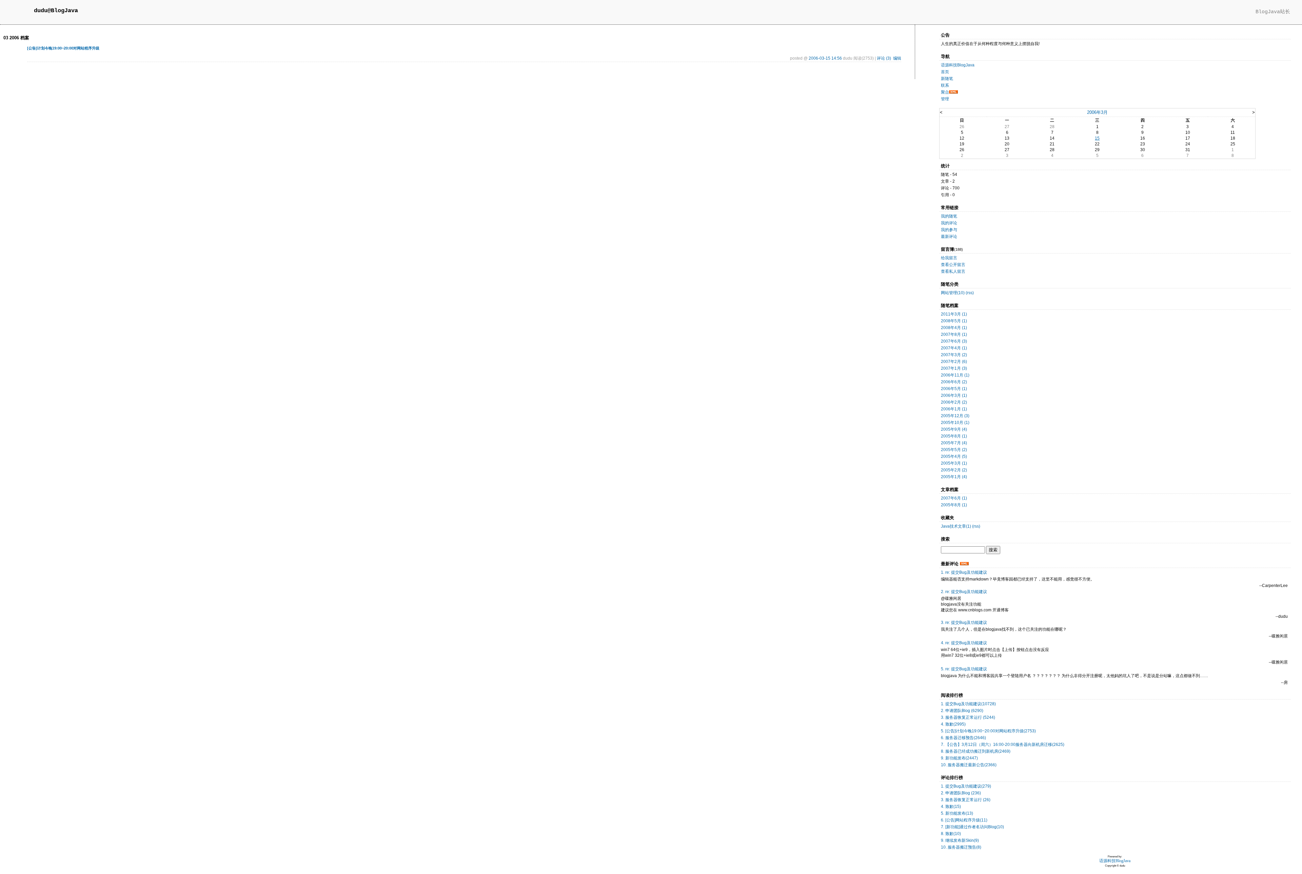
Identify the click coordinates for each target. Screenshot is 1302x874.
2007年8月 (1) (954, 334)
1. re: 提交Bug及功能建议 (964, 572)
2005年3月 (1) (954, 463)
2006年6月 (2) (954, 382)
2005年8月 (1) (954, 436)
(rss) (970, 292)
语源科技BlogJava (957, 65)
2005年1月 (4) (954, 476)
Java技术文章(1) (956, 526)
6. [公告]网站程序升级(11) (964, 820)
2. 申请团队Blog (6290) (962, 710)
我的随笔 (949, 216)
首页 (945, 71)
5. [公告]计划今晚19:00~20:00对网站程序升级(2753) (988, 731)
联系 (945, 85)
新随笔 (947, 78)
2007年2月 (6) (954, 361)
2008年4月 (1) (954, 327)
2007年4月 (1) (954, 348)
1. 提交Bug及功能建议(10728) (968, 704)
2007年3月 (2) (954, 354)
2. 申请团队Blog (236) (961, 793)
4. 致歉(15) (951, 806)
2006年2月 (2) (954, 402)
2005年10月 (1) (955, 422)
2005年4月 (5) (954, 456)
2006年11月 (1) (955, 375)
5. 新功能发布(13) (957, 813)
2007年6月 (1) (954, 498)
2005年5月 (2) (954, 449)
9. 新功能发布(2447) (959, 758)
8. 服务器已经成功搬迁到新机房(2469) (975, 751)
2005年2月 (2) (954, 470)
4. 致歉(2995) (953, 724)
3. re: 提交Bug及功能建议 (964, 622)
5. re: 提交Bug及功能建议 (964, 669)
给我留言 (949, 258)
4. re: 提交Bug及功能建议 (964, 643)
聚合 (945, 92)
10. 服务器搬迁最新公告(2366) (969, 765)
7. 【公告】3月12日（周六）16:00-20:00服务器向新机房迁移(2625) (1002, 744)
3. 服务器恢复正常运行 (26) (965, 799)
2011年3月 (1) (954, 314)
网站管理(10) (953, 292)
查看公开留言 (953, 264)
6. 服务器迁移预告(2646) (963, 737)
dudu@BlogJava (56, 10)
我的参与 (949, 229)
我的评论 (949, 223)
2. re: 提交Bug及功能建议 (964, 591)
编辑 (897, 58)
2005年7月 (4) (954, 443)
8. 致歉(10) (951, 833)
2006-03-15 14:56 (825, 58)
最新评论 (949, 236)
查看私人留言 (953, 271)
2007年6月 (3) (954, 341)
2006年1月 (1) (954, 409)
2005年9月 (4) (954, 429)
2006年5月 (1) (954, 388)
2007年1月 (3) (954, 368)
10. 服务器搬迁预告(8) (961, 847)
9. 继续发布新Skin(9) (960, 840)
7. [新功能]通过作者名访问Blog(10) (972, 827)
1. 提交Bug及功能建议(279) (966, 786)
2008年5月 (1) (954, 321)
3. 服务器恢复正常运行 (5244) (968, 717)
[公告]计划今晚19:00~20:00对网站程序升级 (63, 48)
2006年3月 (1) (954, 395)
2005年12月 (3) (955, 415)
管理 (945, 99)
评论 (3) (884, 58)
